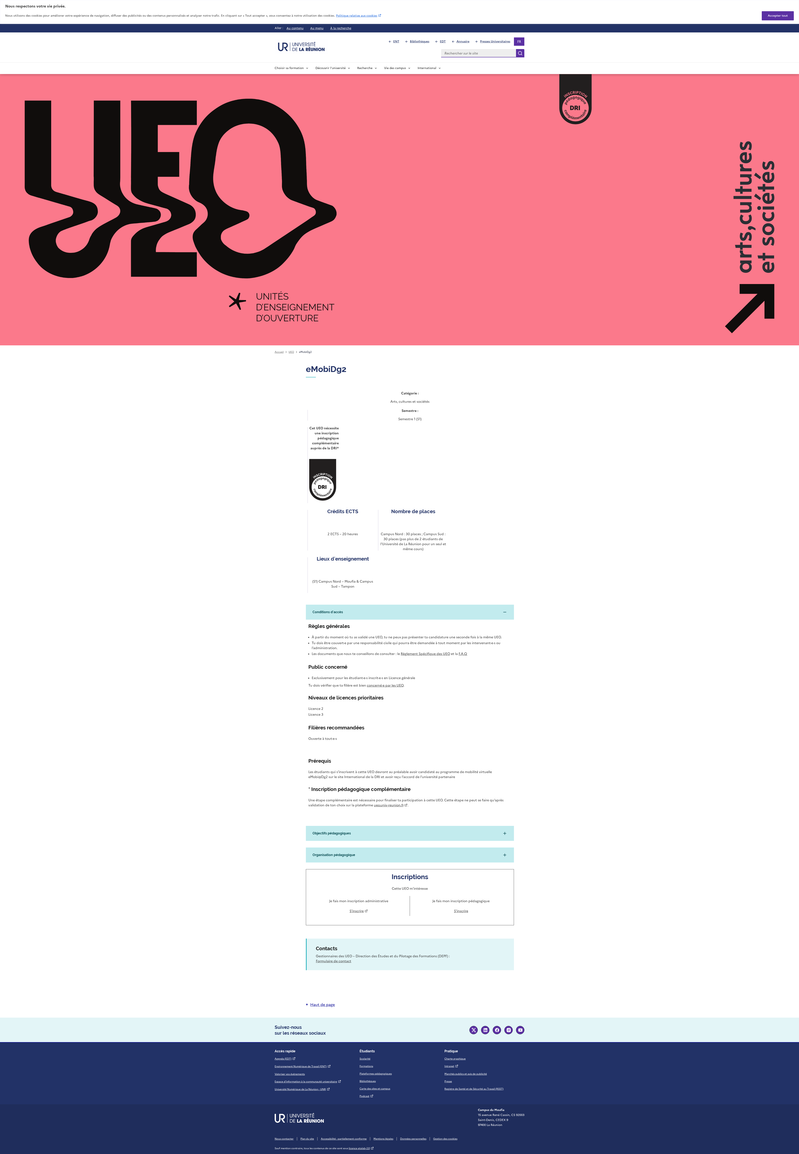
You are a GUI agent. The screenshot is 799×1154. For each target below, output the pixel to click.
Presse (448, 1081)
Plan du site (307, 1139)
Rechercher (520, 53)
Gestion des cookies (445, 1139)
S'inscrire (358, 910)
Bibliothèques (421, 42)
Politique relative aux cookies (359, 15)
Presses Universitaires (497, 42)
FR (520, 42)
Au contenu (295, 28)
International (427, 68)
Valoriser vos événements (290, 1074)
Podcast (366, 1096)
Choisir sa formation (289, 68)
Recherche (364, 68)
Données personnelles (413, 1139)
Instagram (508, 1030)
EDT (444, 42)
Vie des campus (395, 68)
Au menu (317, 28)
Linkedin (485, 1030)
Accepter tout (778, 16)
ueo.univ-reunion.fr (390, 805)
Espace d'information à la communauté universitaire (308, 1082)
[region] (399, 12)
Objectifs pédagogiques (332, 833)
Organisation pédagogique (334, 855)
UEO (291, 352)
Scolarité (365, 1059)
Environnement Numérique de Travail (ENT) (303, 1066)
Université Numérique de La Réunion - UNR (302, 1089)
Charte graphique (455, 1059)
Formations (366, 1066)
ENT (398, 42)
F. (463, 653)
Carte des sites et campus (375, 1089)
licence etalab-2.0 (361, 1148)
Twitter (473, 1030)
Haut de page (322, 1004)
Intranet (451, 1066)
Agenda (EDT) (285, 1059)
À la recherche (340, 28)
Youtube (520, 1030)
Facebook (497, 1030)
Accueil (279, 352)
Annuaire (465, 42)
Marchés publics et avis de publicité (465, 1074)
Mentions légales (383, 1139)
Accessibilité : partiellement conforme (344, 1139)
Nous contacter (284, 1139)
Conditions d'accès (328, 612)
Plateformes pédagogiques (376, 1074)
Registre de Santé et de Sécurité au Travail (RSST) (474, 1089)
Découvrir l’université (330, 68)
